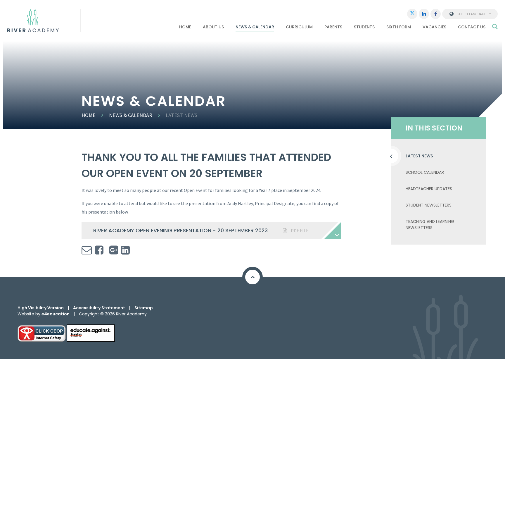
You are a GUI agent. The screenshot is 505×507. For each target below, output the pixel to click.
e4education (55, 314)
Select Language (471, 14)
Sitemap (143, 308)
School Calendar (425, 172)
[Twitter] (412, 14)
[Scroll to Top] (252, 277)
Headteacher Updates (429, 189)
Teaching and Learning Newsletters (430, 225)
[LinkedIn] (424, 14)
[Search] (495, 26)
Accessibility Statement (99, 308)
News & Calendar (130, 115)
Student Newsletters (429, 205)
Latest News (181, 115)
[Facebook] (435, 14)
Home (89, 115)
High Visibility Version (41, 308)
